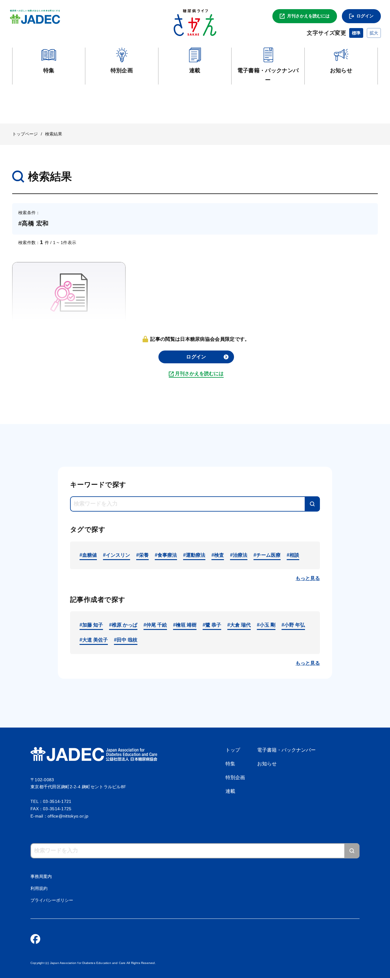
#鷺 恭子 (212, 624)
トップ (232, 750)
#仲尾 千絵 (155, 624)
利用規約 (39, 888)
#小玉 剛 (266, 624)
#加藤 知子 (91, 624)
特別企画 (235, 777)
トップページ (25, 133)
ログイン (365, 15)
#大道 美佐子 (94, 639)
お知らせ (267, 763)
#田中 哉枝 (125, 639)
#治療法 (238, 555)
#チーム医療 (267, 555)
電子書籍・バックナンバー (286, 750)
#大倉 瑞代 (239, 624)
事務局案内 (41, 876)
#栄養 (142, 555)
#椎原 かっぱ (123, 624)
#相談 (293, 555)
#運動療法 (194, 555)
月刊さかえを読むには (308, 15)
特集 (230, 763)
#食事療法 (166, 555)
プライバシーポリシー (51, 900)
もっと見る (308, 578)
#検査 (217, 555)
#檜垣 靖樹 (185, 624)
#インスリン (116, 555)
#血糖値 (88, 555)
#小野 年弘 (293, 624)
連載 (230, 791)
